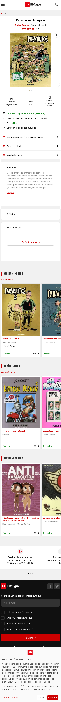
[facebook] (50, 586)
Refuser (41, 697)
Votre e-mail (9, 602)
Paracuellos (7, 279)
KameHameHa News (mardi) (20, 629)
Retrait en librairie (15, 146)
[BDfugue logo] (33, 4)
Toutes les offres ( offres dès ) (25, 137)
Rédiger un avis (32, 242)
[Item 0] (29, 90)
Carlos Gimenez (22, 25)
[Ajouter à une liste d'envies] (57, 35)
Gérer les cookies (10, 697)
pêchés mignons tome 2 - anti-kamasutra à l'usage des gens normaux (20, 519)
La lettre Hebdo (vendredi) (19, 612)
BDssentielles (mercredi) (18, 623)
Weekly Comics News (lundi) (20, 617)
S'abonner (31, 637)
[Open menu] (3, 4)
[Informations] (45, 118)
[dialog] (30, 674)
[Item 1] (31, 90)
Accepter (52, 697)
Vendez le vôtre (14, 155)
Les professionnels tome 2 (13, 431)
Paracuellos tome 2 (10, 338)
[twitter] (57, 586)
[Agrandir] (57, 84)
